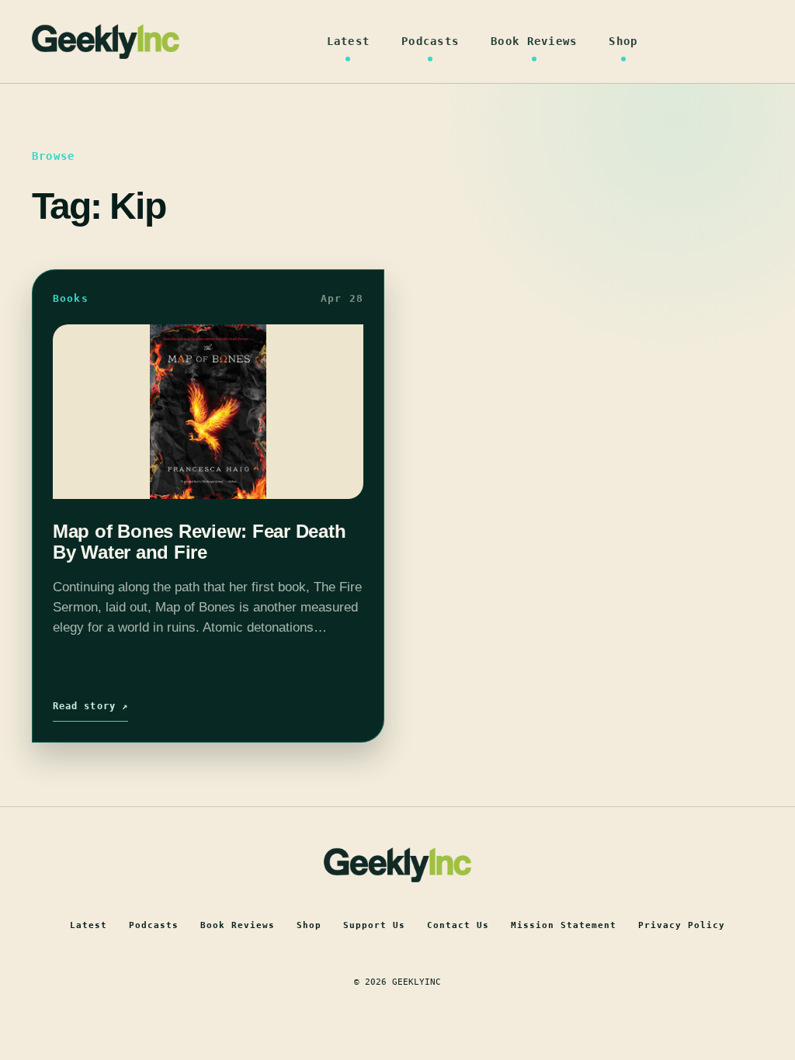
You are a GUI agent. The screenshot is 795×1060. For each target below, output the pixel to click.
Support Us (374, 925)
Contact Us (458, 925)
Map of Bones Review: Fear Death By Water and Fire (199, 542)
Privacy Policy (681, 925)
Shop (623, 41)
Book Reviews (534, 41)
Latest (348, 41)
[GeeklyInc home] (105, 41)
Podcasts (430, 41)
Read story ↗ (90, 706)
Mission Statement (563, 925)
